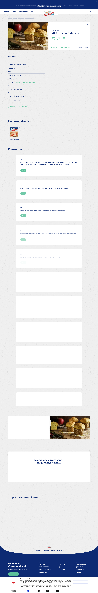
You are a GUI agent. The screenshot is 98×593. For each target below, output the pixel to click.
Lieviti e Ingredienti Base (44, 566)
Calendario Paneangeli (80, 571)
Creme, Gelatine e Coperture (45, 569)
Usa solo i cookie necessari (80, 585)
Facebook (39, 550)
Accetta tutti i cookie (80, 579)
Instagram (46, 550)
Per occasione (62, 569)
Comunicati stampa (80, 569)
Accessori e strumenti (43, 574)
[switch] (38, 591)
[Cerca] (93, 11)
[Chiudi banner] (89, 578)
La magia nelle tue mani (81, 564)
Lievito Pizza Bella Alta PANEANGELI (25, 82)
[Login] (90, 11)
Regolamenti (78, 572)
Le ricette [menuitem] (13, 11)
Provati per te (79, 567)
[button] (87, 24)
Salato (60, 567)
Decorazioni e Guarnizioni (44, 571)
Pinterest (53, 550)
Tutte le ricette (62, 564)
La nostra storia (79, 566)
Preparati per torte (43, 572)
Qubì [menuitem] (32, 11)
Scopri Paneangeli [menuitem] (23, 11)
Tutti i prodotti (42, 564)
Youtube (59, 550)
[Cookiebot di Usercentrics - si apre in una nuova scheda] (13, 591)
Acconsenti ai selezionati (80, 582)
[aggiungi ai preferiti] (87, 24)
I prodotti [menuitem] (6, 11)
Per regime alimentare (63, 571)
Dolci (60, 566)
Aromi (40, 567)
